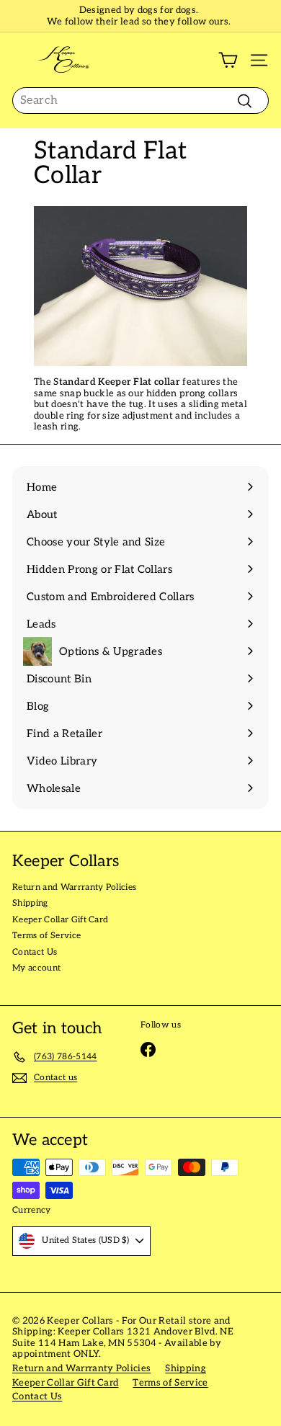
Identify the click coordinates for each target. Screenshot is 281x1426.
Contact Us (34, 952)
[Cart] (228, 60)
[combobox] (140, 100)
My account (36, 968)
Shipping (30, 903)
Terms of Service (46, 935)
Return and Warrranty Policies (74, 887)
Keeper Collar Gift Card (60, 919)
